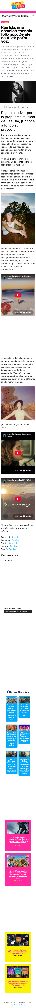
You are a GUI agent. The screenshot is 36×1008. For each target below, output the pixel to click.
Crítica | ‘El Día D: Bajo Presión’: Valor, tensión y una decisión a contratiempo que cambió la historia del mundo (24, 766)
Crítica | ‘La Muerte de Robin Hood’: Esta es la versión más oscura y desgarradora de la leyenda (11, 765)
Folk (6, 611)
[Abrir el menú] (18, 12)
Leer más (21, 76)
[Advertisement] (18, 338)
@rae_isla (13, 543)
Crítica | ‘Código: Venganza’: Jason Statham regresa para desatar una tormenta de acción (18, 840)
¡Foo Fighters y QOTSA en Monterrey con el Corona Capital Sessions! (18, 952)
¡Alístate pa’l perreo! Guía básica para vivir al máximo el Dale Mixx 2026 (24, 737)
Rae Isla (15, 537)
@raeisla (16, 540)
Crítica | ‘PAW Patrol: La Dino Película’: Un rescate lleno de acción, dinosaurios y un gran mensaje (11, 739)
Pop (20, 611)
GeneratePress (19, 1005)
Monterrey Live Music (15, 15)
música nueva (13, 611)
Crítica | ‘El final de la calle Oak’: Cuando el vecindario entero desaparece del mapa (24, 710)
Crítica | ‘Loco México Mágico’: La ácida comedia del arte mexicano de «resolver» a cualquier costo (11, 712)
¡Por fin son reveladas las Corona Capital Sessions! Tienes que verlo (18, 983)
